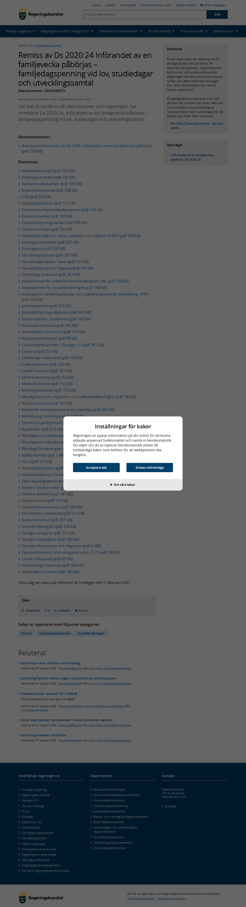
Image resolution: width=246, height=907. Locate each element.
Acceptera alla (96, 467)
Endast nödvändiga (150, 467)
